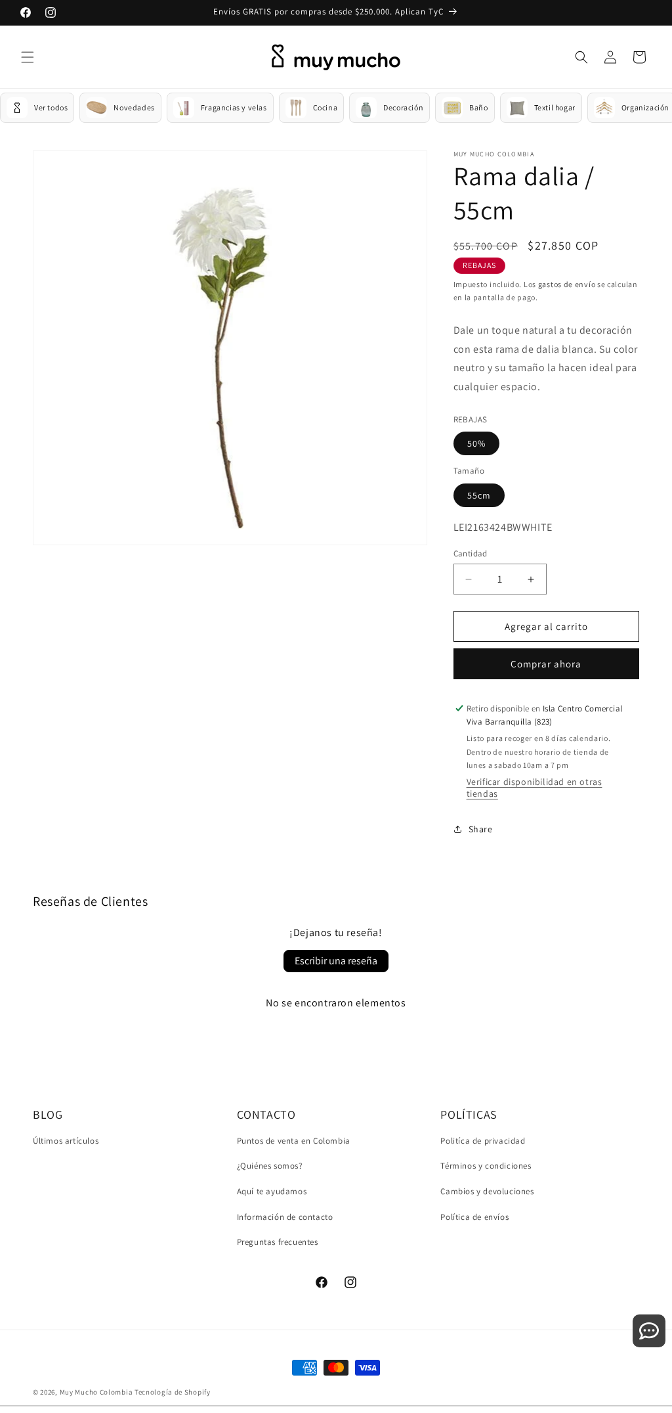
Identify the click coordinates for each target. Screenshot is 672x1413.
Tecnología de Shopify (173, 1392)
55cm (479, 495)
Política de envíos (474, 1216)
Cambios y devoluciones (487, 1191)
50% (476, 443)
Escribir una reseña (336, 961)
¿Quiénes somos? (270, 1165)
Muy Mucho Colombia (96, 1392)
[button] (27, 57)
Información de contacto (285, 1216)
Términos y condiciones (485, 1165)
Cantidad (470, 553)
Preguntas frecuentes (277, 1241)
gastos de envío (567, 284)
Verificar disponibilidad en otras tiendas (534, 787)
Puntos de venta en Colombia (293, 1140)
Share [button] (481, 829)
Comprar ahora (546, 664)
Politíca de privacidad (482, 1140)
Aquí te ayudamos (272, 1191)
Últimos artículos (65, 1140)
